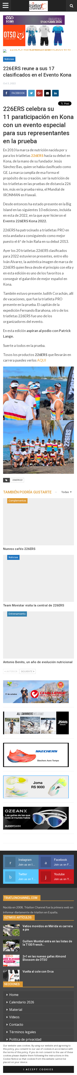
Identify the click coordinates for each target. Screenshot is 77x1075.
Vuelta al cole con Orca (38, 971)
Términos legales (22, 1032)
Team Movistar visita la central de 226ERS (33, 605)
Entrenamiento (17, 613)
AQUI (41, 360)
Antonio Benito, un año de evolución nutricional (37, 662)
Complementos (17, 500)
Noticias (9, 59)
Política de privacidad (25, 1039)
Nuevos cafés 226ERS (19, 549)
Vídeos (14, 1017)
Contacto (16, 1024)
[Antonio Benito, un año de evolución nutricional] (38, 635)
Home (13, 994)
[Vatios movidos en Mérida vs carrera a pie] (11, 930)
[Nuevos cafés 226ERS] (38, 521)
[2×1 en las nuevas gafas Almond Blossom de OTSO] (11, 960)
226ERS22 (17, 480)
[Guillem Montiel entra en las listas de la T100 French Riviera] (11, 945)
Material (15, 1009)
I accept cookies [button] (38, 1069)
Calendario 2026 (21, 1002)
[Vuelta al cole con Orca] (11, 975)
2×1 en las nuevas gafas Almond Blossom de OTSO (44, 958)
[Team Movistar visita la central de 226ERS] (38, 578)
